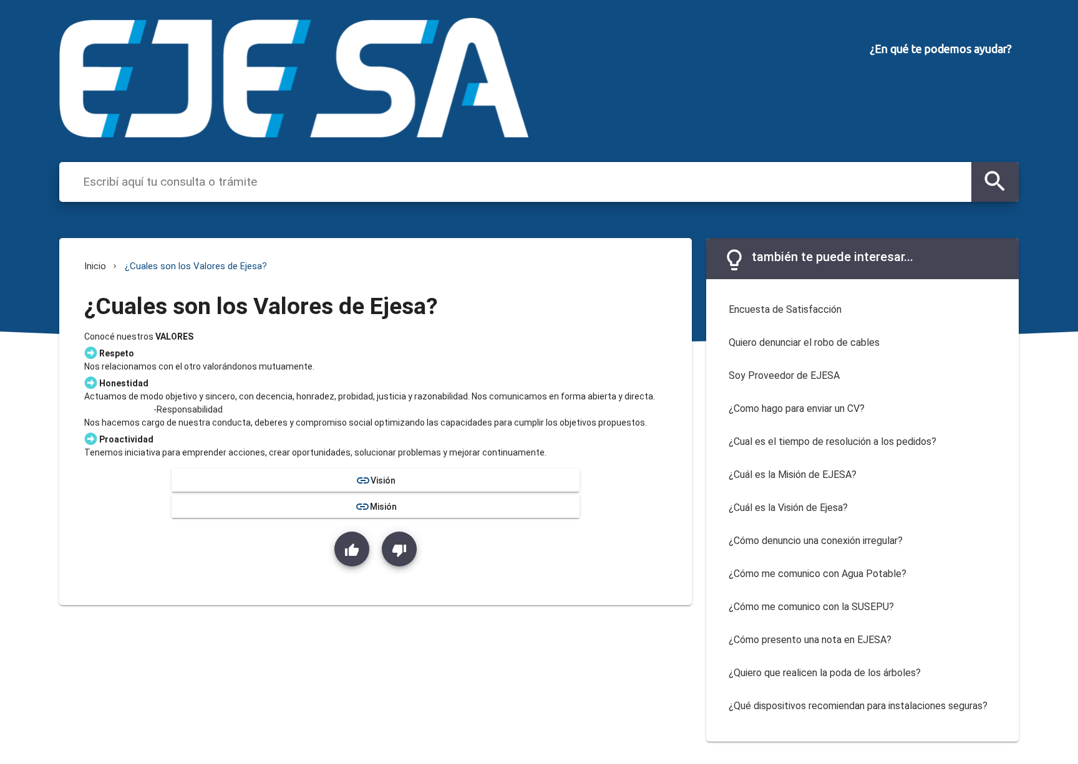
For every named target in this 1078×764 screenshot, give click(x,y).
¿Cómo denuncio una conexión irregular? (816, 541)
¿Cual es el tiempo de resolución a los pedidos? (832, 441)
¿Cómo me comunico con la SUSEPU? (811, 607)
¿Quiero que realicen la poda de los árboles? (825, 673)
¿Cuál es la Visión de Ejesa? (788, 507)
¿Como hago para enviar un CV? (797, 408)
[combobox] (524, 181)
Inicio (95, 266)
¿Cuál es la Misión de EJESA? (793, 474)
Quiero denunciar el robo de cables (804, 342)
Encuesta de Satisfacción (785, 309)
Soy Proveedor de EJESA (784, 375)
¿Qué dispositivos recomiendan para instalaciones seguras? (858, 706)
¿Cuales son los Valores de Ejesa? (196, 266)
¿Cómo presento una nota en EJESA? (810, 640)
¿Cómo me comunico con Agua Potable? (817, 574)
